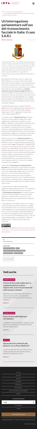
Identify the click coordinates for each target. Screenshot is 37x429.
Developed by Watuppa (30, 423)
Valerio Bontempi (8, 241)
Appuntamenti (18, 387)
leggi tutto (6, 303)
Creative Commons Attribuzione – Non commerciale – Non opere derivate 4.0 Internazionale (18, 230)
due (30, 112)
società (4, 114)
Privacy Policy (18, 405)
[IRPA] (11, 2)
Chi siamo (18, 372)
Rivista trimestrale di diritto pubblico (18, 390)
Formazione (18, 381)
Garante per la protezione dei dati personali (14, 146)
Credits (18, 408)
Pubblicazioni (18, 384)
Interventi (18, 375)
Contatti (18, 393)
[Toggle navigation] (33, 3)
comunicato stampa (12, 87)
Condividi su (7, 259)
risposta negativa (29, 203)
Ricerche (18, 378)
